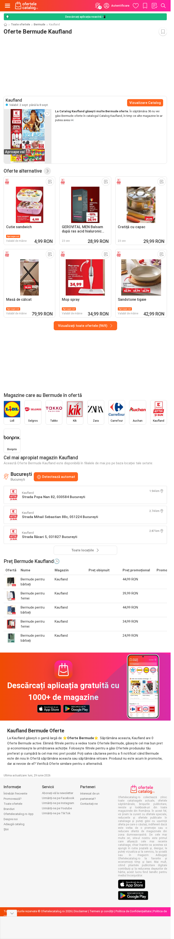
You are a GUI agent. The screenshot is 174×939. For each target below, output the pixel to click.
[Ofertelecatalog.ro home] (26, 5)
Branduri (9, 809)
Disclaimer (80, 911)
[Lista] (154, 5)
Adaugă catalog (14, 824)
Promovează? (13, 798)
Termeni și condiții (101, 911)
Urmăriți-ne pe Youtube (57, 808)
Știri (6, 829)
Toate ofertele (20, 24)
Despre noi (11, 819)
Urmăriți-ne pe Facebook (58, 798)
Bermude (39, 24)
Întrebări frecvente (15, 793)
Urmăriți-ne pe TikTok (56, 813)
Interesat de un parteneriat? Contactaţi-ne (89, 798)
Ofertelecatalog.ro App (19, 814)
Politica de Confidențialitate (133, 911)
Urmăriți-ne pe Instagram (58, 803)
